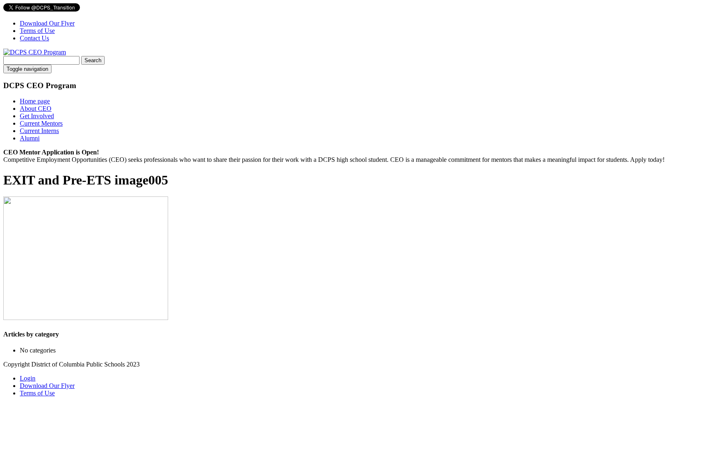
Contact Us (34, 38)
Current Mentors (41, 123)
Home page (35, 101)
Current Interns (39, 130)
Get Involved (37, 115)
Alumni (30, 138)
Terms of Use (37, 30)
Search (92, 60)
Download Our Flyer (47, 23)
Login (27, 378)
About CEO (36, 108)
